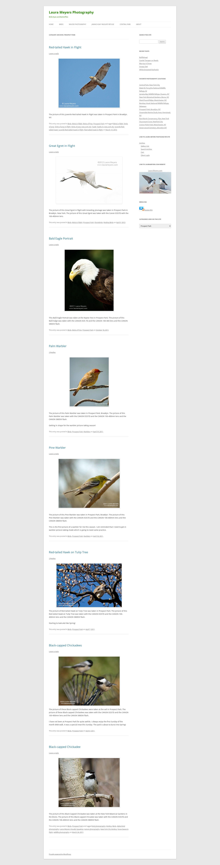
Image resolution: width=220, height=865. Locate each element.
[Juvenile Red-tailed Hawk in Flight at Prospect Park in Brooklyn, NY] (88, 83)
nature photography (92, 829)
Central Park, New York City (149, 85)
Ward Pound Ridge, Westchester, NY (153, 100)
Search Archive (146, 149)
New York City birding (108, 829)
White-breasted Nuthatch (149, 69)
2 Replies (52, 352)
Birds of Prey (88, 123)
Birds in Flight (77, 123)
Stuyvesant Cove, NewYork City (151, 121)
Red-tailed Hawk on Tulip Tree (68, 552)
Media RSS (149, 210)
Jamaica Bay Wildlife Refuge (103, 24)
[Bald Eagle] (88, 280)
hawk (94, 127)
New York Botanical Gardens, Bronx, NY (154, 97)
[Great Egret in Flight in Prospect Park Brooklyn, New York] (88, 180)
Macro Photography (77, 24)
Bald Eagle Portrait (61, 238)
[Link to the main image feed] (141, 210)
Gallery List (145, 146)
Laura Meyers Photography (71, 12)
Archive (142, 143)
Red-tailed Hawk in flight (93, 130)
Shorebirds (98, 222)
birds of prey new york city (81, 127)
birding (109, 826)
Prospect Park (98, 123)
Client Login (145, 155)
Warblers (87, 431)
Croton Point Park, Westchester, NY (152, 125)
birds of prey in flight (63, 127)
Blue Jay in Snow (145, 63)
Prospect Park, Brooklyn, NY (149, 109)
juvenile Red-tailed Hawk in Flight (71, 130)
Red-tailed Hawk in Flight (65, 47)
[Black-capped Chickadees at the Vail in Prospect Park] (88, 681)
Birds (61, 24)
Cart (142, 152)
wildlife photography (61, 832)
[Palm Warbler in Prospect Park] (88, 382)
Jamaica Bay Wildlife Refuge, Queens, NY (154, 94)
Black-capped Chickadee (64, 747)
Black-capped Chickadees (65, 645)
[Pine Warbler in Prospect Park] (88, 483)
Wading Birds (108, 222)
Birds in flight (118, 123)
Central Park (125, 24)
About (138, 24)
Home (51, 24)
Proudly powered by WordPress (60, 854)
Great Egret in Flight (62, 146)
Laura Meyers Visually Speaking (71, 829)
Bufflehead (143, 57)
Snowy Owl (143, 66)
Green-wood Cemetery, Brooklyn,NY (153, 128)
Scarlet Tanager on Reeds (148, 60)
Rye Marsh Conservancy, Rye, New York (154, 118)
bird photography (99, 826)
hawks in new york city (105, 127)
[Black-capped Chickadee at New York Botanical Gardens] (88, 783)
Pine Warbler (57, 447)
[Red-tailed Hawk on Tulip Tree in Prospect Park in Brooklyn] (88, 585)
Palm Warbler (57, 346)
